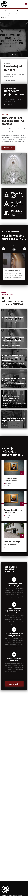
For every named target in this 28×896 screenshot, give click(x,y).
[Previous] (3, 248)
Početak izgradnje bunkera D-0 (12, 270)
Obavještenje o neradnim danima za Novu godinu (12, 319)
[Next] (25, 248)
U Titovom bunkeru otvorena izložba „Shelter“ (13, 379)
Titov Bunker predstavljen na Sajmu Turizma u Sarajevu (13, 419)
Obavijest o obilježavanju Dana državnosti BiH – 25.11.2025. (12, 358)
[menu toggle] (26, 4)
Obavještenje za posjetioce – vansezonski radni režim (13, 339)
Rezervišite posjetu (15, 46)
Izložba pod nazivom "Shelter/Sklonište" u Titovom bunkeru (10, 398)
